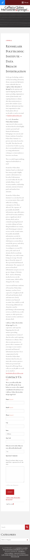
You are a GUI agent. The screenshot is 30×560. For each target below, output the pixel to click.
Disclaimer (8, 553)
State (7, 430)
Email (9, 407)
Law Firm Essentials (9, 555)
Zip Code (8, 438)
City (7, 423)
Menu (26, 3)
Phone (9, 415)
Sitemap (21, 551)
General (9, 40)
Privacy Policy (20, 553)
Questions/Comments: (12, 456)
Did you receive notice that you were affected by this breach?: (14, 447)
